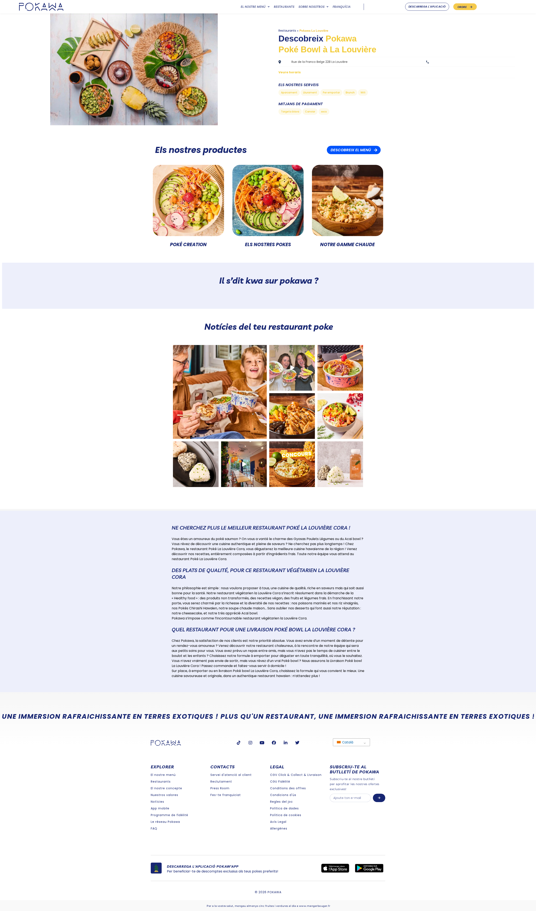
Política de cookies (285, 815)
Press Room (219, 788)
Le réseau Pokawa (165, 822)
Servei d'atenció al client (231, 775)
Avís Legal (278, 822)
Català (347, 742)
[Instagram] (250, 743)
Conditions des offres (288, 788)
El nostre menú (253, 6)
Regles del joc (281, 802)
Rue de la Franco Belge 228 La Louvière (319, 62)
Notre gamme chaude (347, 244)
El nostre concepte (166, 788)
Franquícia (342, 6)
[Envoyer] (379, 798)
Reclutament (221, 781)
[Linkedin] (285, 743)
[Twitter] (297, 743)
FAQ (154, 828)
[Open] (220, 392)
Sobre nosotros (312, 6)
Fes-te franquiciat (225, 795)
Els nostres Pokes (268, 244)
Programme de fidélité (169, 815)
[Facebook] (274, 743)
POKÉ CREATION (188, 244)
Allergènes (278, 828)
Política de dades (284, 808)
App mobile (160, 808)
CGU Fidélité (280, 781)
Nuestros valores (164, 795)
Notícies (157, 802)
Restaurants (284, 6)
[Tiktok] (238, 743)
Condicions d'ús (283, 795)
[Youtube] (262, 743)
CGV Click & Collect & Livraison (296, 775)
